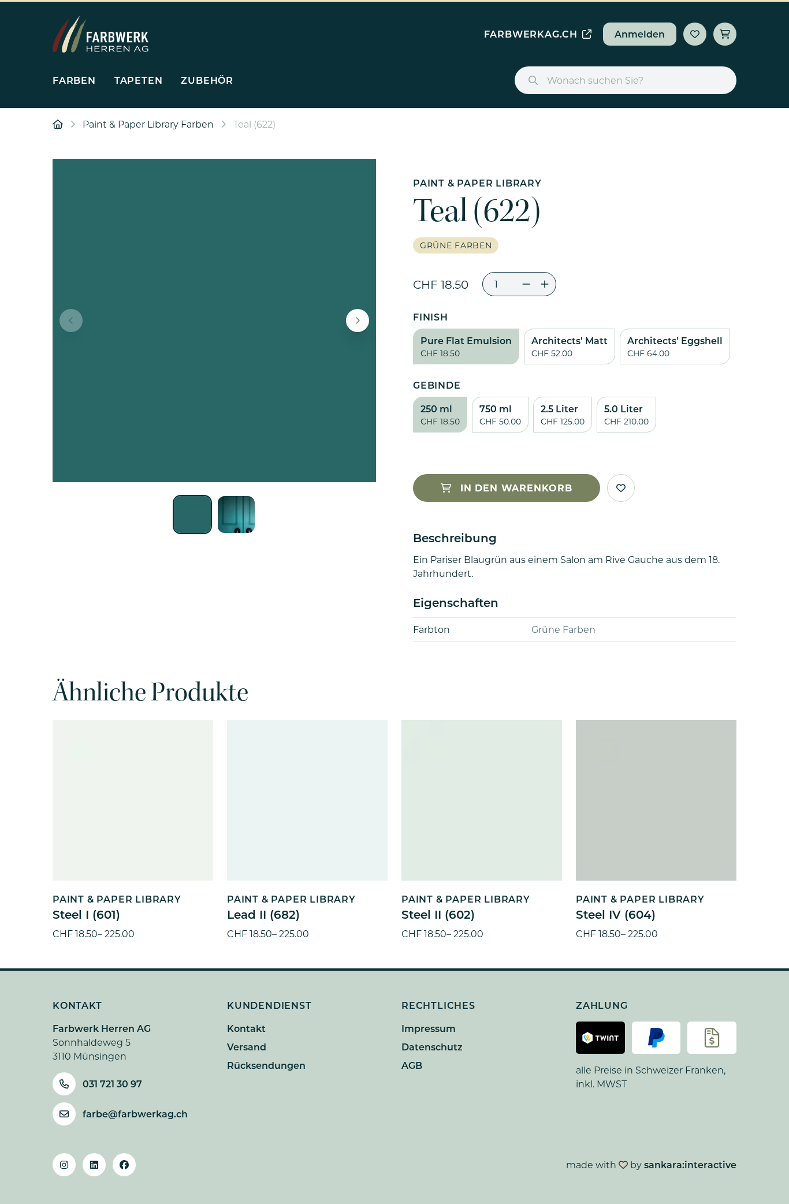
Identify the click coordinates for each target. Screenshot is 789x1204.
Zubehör (207, 80)
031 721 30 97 (112, 1084)
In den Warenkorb (516, 488)
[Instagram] (64, 1164)
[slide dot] (192, 514)
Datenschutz (432, 1047)
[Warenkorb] (724, 34)
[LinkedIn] (94, 1164)
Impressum (428, 1028)
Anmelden (640, 34)
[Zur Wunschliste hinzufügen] (621, 488)
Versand (246, 1047)
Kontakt (246, 1028)
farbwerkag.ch (531, 34)
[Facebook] (124, 1164)
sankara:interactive (690, 1164)
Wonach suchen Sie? (595, 80)
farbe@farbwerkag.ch (135, 1114)
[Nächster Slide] (357, 320)
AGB (411, 1065)
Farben (74, 80)
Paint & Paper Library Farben (148, 124)
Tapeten (138, 80)
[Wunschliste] (694, 34)
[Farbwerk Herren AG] (100, 34)
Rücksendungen (266, 1065)
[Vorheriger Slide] (71, 320)
